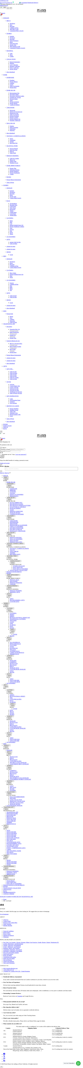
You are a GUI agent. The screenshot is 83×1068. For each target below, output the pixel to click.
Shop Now (50, 1057)
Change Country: (41, 1054)
